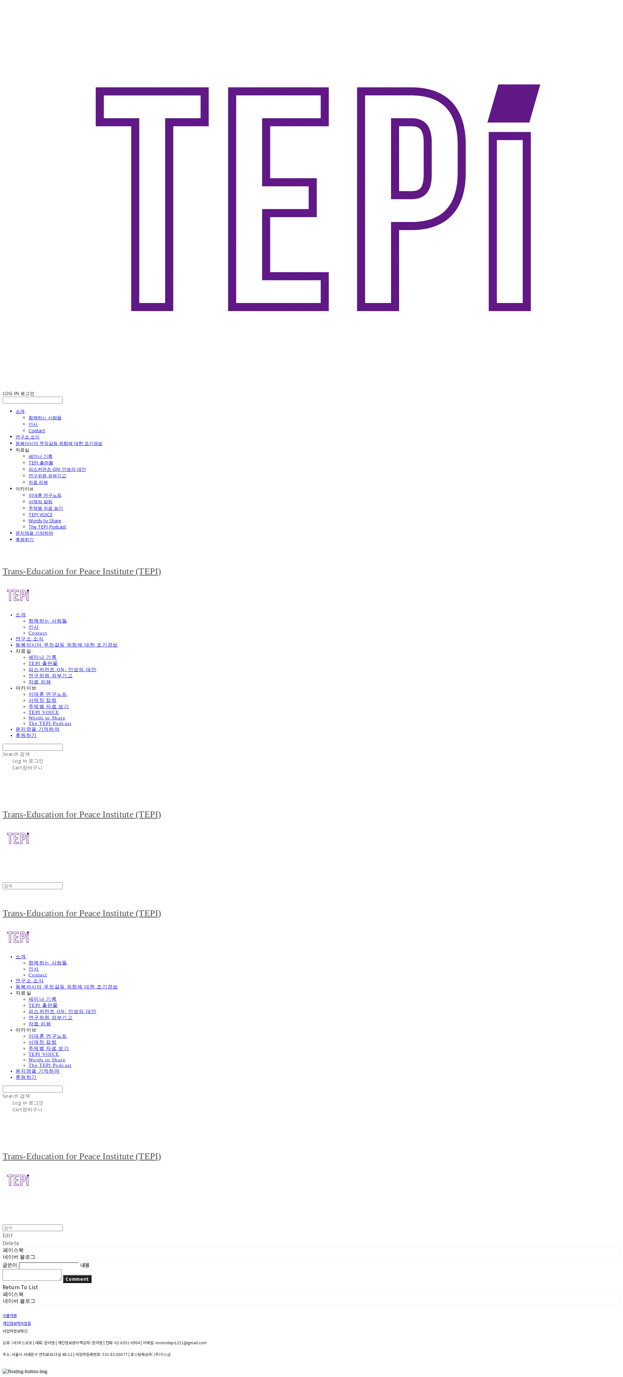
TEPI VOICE (41, 514)
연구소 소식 (28, 437)
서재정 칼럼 (41, 501)
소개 (20, 411)
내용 (85, 1265)
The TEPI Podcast (47, 527)
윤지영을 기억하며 (34, 533)
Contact (37, 430)
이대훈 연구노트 (45, 495)
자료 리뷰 (38, 482)
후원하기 (25, 539)
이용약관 (10, 1315)
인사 (33, 424)
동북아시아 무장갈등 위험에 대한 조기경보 (59, 443)
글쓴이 (10, 1265)
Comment (77, 1279)
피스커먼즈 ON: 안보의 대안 (57, 469)
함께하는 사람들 (45, 417)
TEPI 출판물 (41, 463)
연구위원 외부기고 (47, 476)
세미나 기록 (41, 456)
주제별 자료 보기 (46, 508)
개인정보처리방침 (17, 1323)
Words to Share (45, 521)
